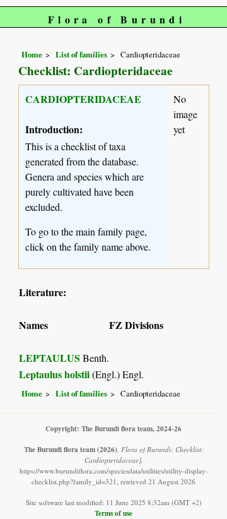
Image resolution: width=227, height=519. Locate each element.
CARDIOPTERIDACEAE (83, 99)
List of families (81, 54)
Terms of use (113, 513)
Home (31, 54)
